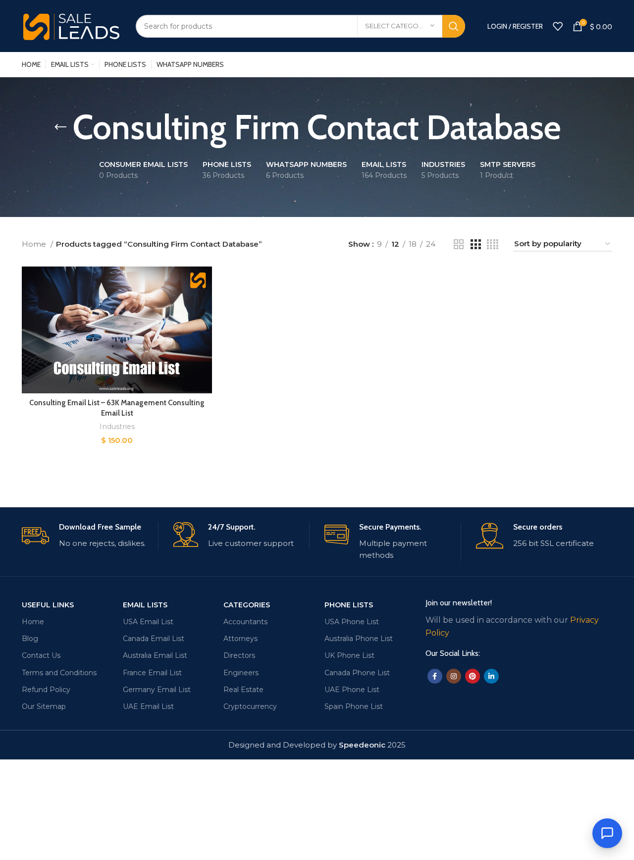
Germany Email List (157, 689)
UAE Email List (148, 706)
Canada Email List (153, 638)
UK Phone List (349, 655)
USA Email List (148, 621)
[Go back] (60, 127)
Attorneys (240, 638)
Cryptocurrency (250, 706)
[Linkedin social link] (491, 676)
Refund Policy (46, 689)
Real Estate (243, 689)
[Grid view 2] (459, 244)
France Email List (152, 672)
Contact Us (41, 655)
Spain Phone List (353, 706)
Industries (117, 426)
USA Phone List (351, 621)
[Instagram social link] (453, 676)
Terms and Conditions (59, 672)
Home (35, 244)
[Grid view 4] (492, 244)
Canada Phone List (357, 672)
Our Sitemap (44, 706)
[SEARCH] (453, 26)
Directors (239, 655)
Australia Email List (155, 655)
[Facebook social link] (434, 676)
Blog (30, 638)
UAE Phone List (351, 689)
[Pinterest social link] (472, 676)
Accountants (245, 621)
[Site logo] (71, 25)
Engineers (241, 672)
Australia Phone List (358, 638)
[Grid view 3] (475, 244)
